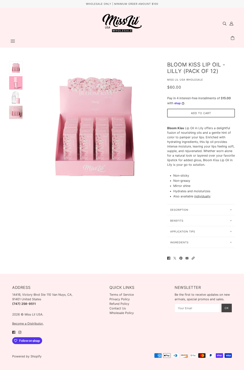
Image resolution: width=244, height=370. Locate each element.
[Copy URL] (193, 258)
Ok (227, 308)
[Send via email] (187, 258)
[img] (224, 23)
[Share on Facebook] (169, 258)
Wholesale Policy (121, 313)
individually (202, 196)
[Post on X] (175, 258)
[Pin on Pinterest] (181, 258)
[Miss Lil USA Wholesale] (122, 31)
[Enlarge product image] (95, 127)
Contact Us (117, 308)
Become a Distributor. (27, 323)
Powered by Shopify (27, 356)
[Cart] (233, 38)
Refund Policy (119, 304)
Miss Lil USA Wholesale (185, 79)
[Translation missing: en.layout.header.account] (231, 23)
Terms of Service (121, 294)
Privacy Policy (119, 299)
